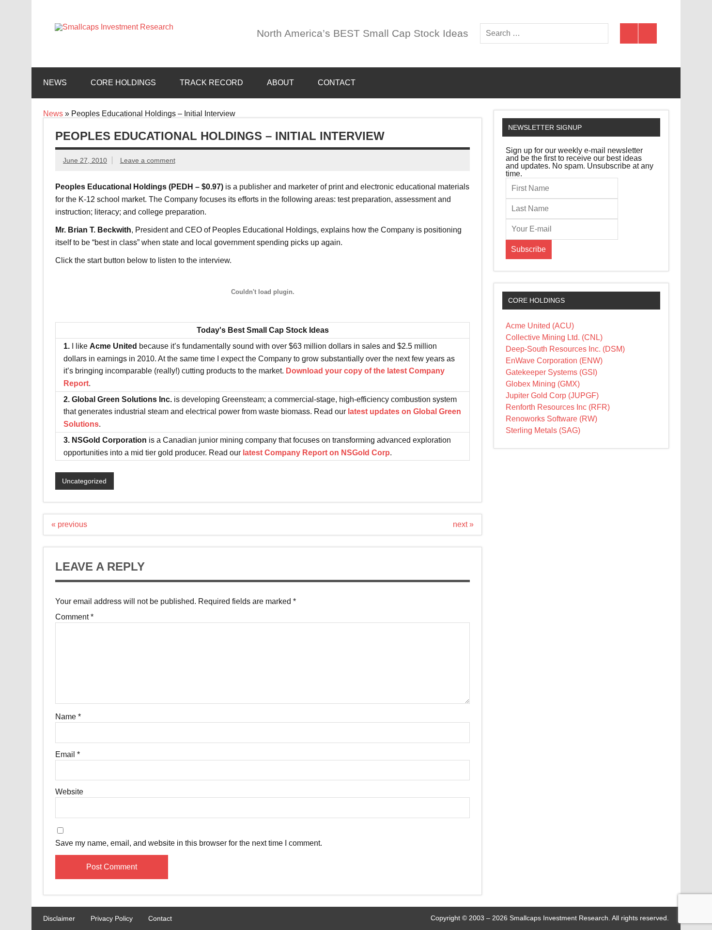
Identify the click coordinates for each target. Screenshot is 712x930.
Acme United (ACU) (540, 326)
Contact (337, 82)
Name (68, 717)
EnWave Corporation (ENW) (554, 360)
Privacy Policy (112, 918)
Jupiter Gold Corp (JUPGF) (552, 395)
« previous (69, 524)
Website (69, 792)
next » (463, 524)
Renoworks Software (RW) (551, 419)
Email (67, 755)
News (55, 82)
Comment (74, 617)
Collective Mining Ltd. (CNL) (554, 337)
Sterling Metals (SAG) (543, 430)
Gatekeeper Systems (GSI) (551, 372)
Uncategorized (84, 481)
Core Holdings (123, 82)
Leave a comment (147, 160)
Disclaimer (59, 918)
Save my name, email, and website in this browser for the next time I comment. (188, 843)
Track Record (211, 82)
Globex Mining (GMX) (543, 384)
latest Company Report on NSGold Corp (316, 453)
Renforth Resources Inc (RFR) (558, 407)
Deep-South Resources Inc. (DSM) (565, 349)
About (280, 82)
